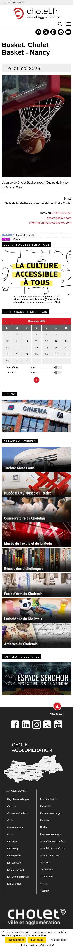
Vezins (43, 883)
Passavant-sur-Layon (51, 834)
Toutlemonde (46, 869)
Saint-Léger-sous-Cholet (52, 848)
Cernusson (12, 806)
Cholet (16, 239)
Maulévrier (45, 806)
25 (36, 354)
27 (56, 354)
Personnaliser (58, 940)
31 (26, 360)
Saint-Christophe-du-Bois (53, 841)
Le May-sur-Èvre (15, 869)
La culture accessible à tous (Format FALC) (37, 302)
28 (66, 354)
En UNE (31, 235)
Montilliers (45, 820)
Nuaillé (43, 827)
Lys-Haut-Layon (48, 799)
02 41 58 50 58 (61, 213)
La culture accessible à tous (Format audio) (37, 299)
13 (56, 341)
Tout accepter (15, 940)
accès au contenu (16, 2)
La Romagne (13, 848)
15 (7, 347)
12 (46, 341)
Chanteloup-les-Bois (17, 813)
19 (46, 347)
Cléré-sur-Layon (15, 827)
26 (46, 354)
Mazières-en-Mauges (51, 813)
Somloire (44, 862)
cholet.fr (42, 11)
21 (66, 347)
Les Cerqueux (14, 884)
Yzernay (44, 890)
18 (36, 347)
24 (26, 354)
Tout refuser (36, 940)
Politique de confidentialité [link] (37, 945)
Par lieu (12, 372)
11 (36, 341)
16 (17, 347)
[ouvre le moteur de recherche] (60, 24)
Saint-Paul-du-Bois (49, 855)
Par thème (12, 367)
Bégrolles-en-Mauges (18, 799)
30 (17, 360)
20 (56, 347)
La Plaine (12, 841)
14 (66, 341)
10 (26, 341)
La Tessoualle (14, 862)
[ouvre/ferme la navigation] (68, 24)
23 (17, 354)
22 (7, 354)
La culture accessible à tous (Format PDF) (37, 296)
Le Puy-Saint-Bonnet (18, 877)
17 (26, 347)
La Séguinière (14, 855)
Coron (10, 834)
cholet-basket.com (59, 218)
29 (7, 360)
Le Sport (20, 235)
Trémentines (46, 876)
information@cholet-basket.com (50, 222)
